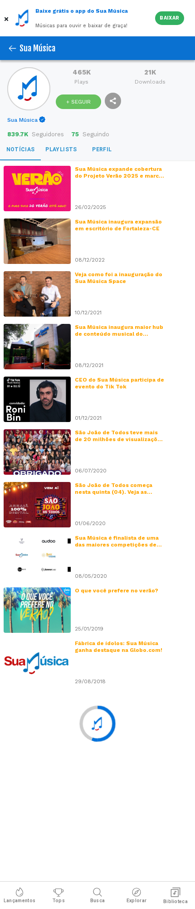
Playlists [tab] (61, 149)
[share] (113, 101)
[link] (27, 120)
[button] (7, 18)
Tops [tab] (58, 901)
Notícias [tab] (20, 149)
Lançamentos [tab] (19, 901)
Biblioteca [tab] (175, 901)
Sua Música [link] (22, 120)
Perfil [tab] (102, 149)
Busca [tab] (97, 901)
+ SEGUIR (78, 102)
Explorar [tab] (136, 901)
